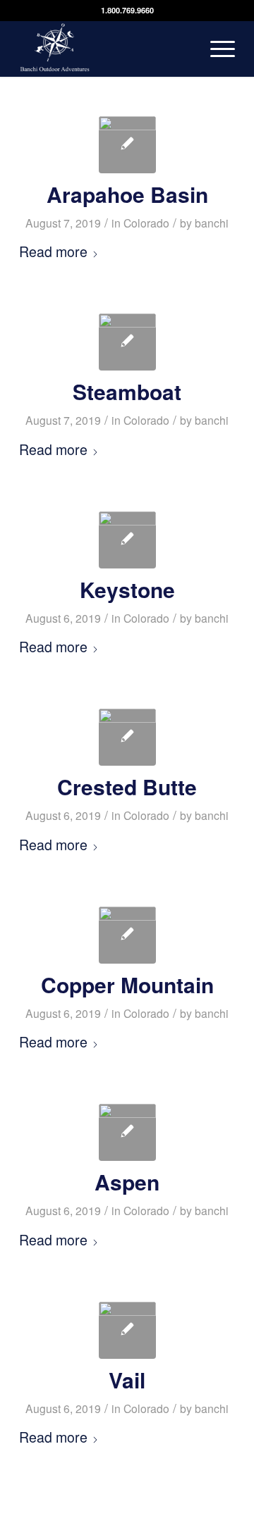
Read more (53, 251)
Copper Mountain (127, 984)
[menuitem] (215, 48)
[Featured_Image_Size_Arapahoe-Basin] (127, 144)
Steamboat (127, 391)
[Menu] (215, 48)
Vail (127, 1379)
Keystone (127, 589)
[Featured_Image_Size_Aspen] (127, 1132)
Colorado (146, 222)
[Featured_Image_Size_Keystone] (127, 539)
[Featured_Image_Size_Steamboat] (127, 342)
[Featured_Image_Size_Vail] (127, 1330)
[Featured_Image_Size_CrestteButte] (127, 737)
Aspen (127, 1182)
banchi (212, 222)
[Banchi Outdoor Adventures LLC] (105, 48)
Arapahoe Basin (127, 194)
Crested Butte (127, 786)
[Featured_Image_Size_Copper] (127, 935)
